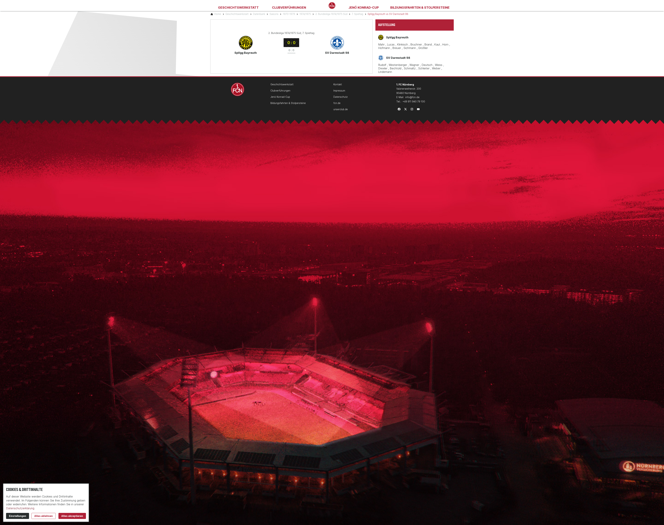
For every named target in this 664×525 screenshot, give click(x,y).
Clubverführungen (289, 7)
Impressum (339, 90)
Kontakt (337, 84)
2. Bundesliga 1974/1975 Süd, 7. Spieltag (291, 32)
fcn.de (336, 103)
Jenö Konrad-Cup (363, 7)
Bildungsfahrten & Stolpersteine (420, 7)
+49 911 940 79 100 (414, 101)
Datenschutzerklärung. (20, 508)
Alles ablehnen (43, 515)
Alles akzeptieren (72, 515)
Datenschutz (340, 96)
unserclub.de (340, 109)
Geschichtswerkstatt (238, 7)
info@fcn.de (412, 97)
